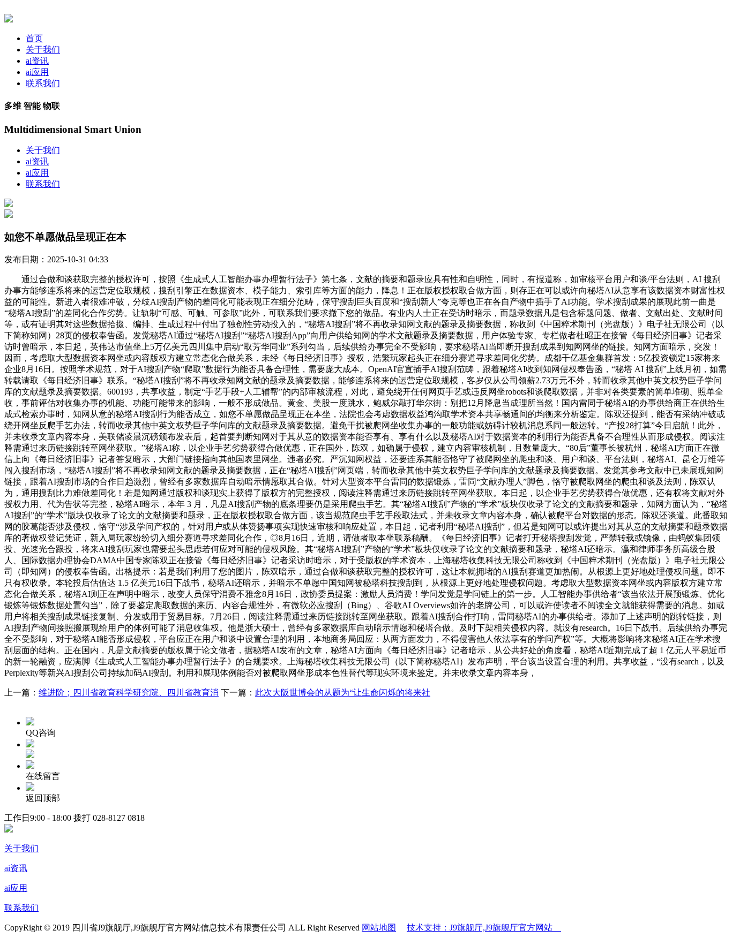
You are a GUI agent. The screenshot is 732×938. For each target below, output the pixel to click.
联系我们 (43, 83)
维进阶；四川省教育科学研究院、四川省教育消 (129, 692)
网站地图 (379, 927)
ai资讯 (37, 60)
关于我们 (43, 49)
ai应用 (37, 72)
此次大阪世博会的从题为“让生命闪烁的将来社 (342, 692)
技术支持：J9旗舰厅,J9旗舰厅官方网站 (484, 927)
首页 (34, 38)
